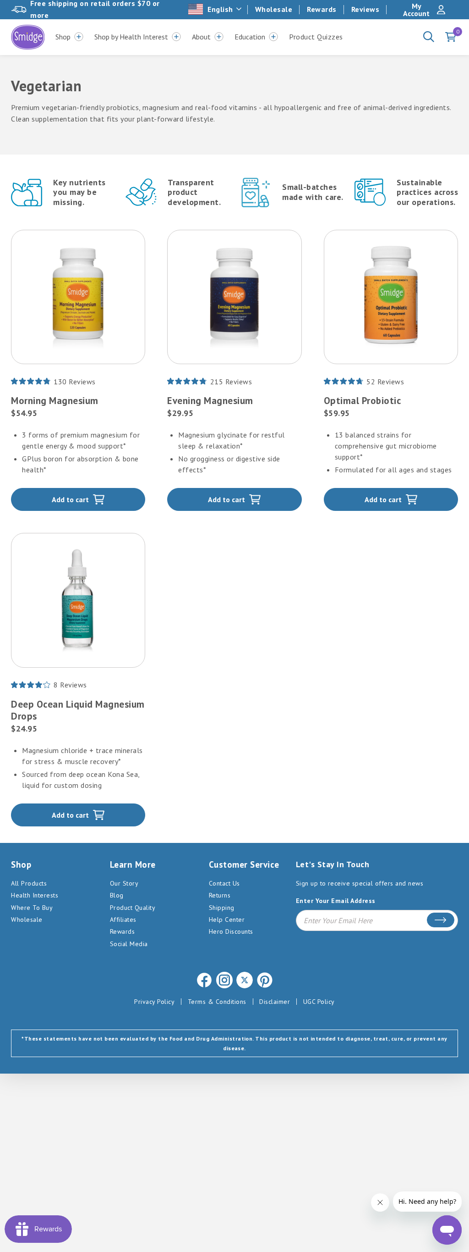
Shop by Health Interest (131, 36)
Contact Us (224, 883)
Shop (63, 36)
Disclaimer (274, 1001)
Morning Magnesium (54, 400)
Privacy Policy (154, 1001)
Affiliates (123, 919)
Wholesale (274, 9)
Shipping (221, 907)
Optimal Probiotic (362, 400)
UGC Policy (319, 1001)
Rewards (322, 9)
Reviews (365, 9)
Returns (220, 895)
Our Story (124, 883)
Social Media (129, 944)
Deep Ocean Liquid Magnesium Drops (78, 710)
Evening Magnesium (210, 400)
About (201, 36)
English (220, 9)
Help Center (227, 919)
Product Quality (133, 907)
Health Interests (34, 895)
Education (249, 36)
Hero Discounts (231, 931)
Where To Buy (32, 907)
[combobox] (215, 9)
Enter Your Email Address (336, 900)
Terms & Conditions (217, 1001)
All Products (29, 883)
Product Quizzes (316, 36)
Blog (117, 895)
